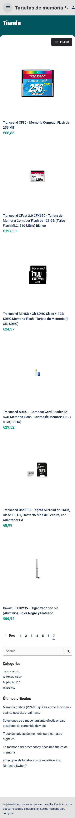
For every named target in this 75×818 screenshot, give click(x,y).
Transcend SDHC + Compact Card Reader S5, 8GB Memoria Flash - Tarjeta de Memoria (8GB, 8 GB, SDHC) (37, 417)
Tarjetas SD (9, 687)
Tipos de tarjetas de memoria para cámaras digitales (32, 736)
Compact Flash (11, 671)
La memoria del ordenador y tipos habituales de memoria (35, 749)
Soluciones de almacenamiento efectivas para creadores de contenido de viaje (34, 723)
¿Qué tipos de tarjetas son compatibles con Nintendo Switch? (32, 763)
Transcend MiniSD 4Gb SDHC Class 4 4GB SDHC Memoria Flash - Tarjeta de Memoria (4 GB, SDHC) (35, 319)
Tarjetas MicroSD (12, 676)
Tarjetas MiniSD (11, 682)
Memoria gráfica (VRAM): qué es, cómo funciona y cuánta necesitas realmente (37, 710)
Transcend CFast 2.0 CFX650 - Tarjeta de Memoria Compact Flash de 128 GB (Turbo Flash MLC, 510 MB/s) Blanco (34, 221)
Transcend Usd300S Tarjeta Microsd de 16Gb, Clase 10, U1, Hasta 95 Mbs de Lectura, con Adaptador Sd (36, 515)
